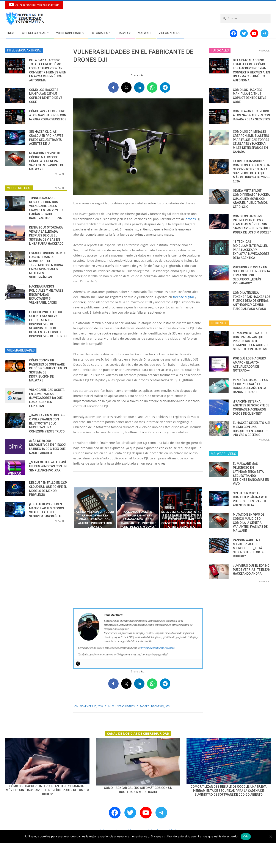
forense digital (183, 297)
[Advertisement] (138, 568)
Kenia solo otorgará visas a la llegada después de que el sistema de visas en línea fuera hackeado (46, 235)
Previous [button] (70, 508)
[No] (270, 836)
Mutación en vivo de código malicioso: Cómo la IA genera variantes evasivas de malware (46, 161)
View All (60, 174)
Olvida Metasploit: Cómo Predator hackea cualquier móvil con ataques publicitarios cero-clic (251, 198)
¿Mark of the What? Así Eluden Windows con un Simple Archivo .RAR (48, 466)
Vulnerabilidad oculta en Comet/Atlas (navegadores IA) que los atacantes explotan (46, 398)
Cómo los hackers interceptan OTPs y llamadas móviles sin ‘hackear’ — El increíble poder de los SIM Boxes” (252, 224)
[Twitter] (78, 663)
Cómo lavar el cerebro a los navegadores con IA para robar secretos (47, 115)
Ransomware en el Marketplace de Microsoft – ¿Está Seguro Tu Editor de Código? (248, 548)
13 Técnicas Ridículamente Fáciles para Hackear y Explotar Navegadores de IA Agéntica (251, 250)
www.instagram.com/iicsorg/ (157, 647)
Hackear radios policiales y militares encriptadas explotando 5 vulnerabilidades (46, 294)
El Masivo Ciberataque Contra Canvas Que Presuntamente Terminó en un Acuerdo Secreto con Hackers (251, 341)
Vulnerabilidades (123, 706)
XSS (167, 706)
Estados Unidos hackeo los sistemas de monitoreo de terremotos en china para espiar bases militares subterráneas (47, 265)
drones (191, 219)
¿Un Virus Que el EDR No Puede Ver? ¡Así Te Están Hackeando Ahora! (251, 569)
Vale (246, 836)
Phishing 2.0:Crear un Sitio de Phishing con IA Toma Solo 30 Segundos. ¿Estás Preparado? (251, 275)
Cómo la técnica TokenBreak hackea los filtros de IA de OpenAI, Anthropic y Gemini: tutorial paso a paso (252, 301)
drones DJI (157, 706)
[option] (95, 507)
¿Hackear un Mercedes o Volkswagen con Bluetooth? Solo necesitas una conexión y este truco (47, 423)
